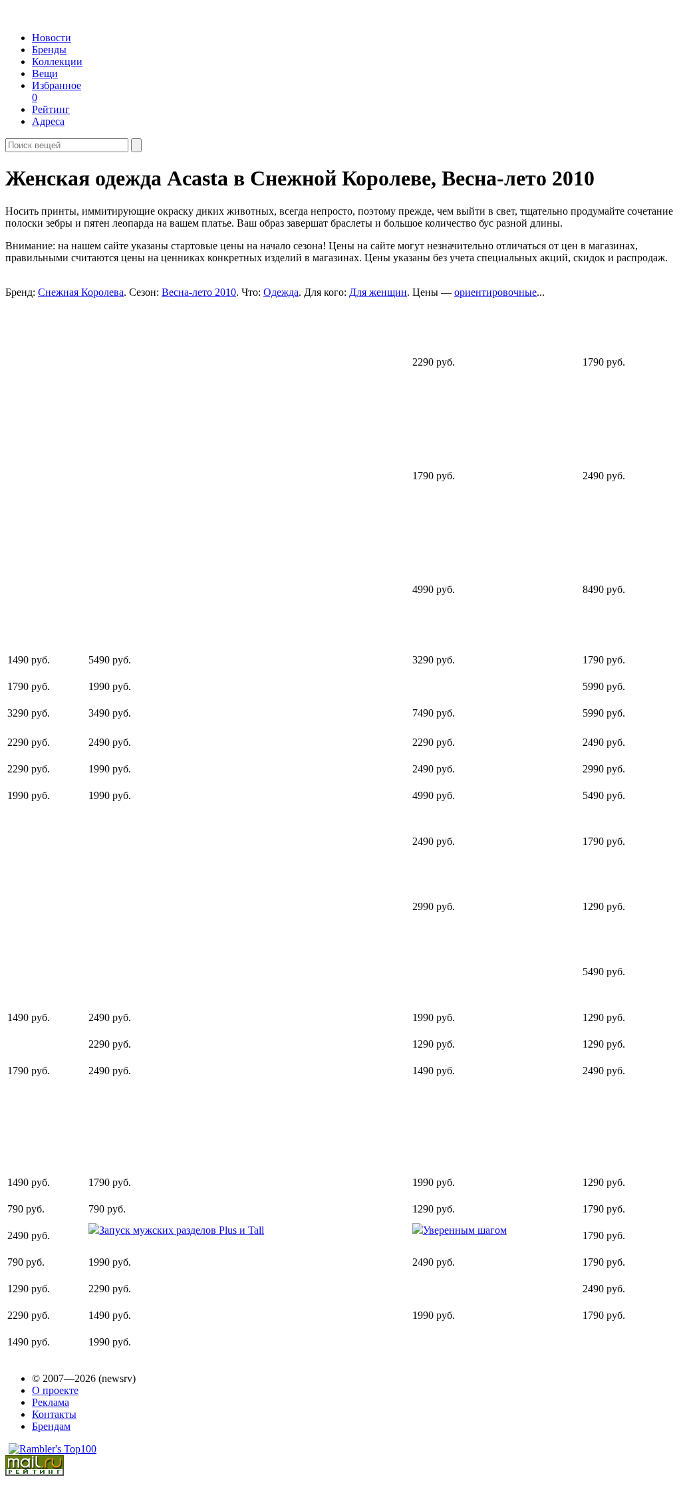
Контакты (54, 1414)
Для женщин (378, 292)
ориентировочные (495, 292)
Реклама (50, 1402)
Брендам (51, 1426)
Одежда (281, 292)
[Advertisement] (109, 468)
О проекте (55, 1390)
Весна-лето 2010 (199, 292)
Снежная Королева (81, 292)
